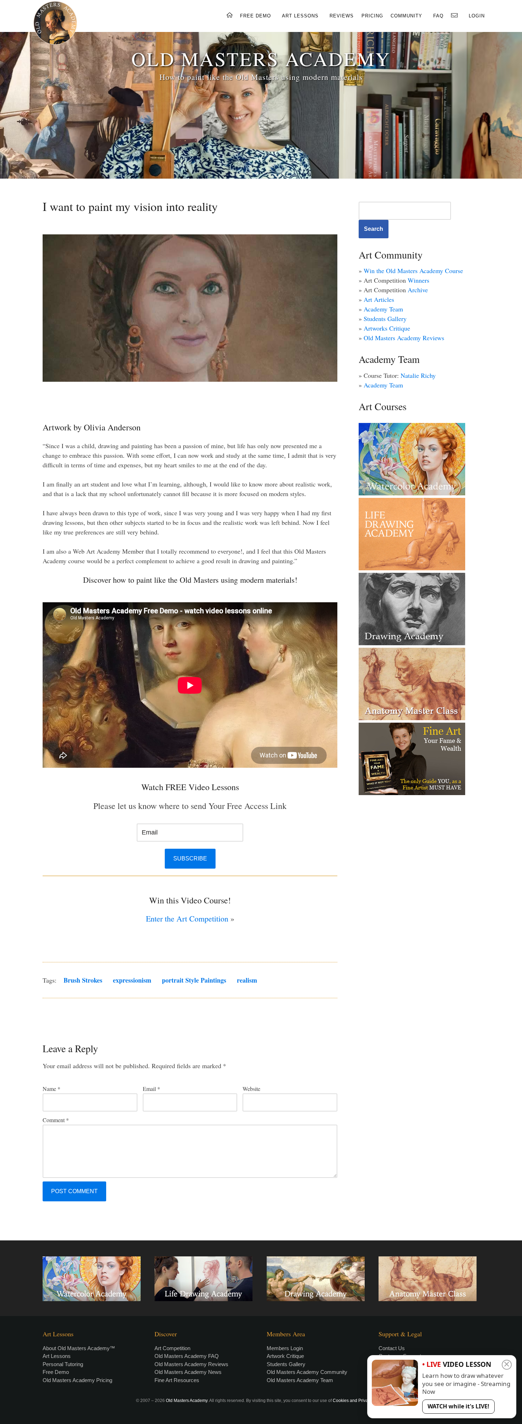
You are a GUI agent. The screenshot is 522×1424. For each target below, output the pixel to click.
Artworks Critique (387, 328)
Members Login (285, 1348)
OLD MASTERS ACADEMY (261, 58)
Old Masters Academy (186, 1400)
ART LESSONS (300, 15)
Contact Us (392, 1348)
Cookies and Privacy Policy (359, 1400)
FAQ (438, 15)
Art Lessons (57, 1356)
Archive (418, 290)
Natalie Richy (418, 375)
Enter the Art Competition (187, 918)
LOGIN (477, 15)
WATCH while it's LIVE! (458, 1406)
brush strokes (83, 980)
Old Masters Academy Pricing (77, 1380)
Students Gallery (385, 318)
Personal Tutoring (63, 1364)
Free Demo (56, 1372)
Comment (56, 1120)
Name (51, 1088)
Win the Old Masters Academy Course (413, 270)
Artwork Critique (285, 1356)
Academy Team (383, 309)
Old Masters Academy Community (307, 1372)
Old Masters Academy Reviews (404, 337)
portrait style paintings (194, 980)
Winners (418, 280)
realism (247, 980)
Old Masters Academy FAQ (186, 1356)
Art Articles (379, 299)
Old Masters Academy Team (300, 1380)
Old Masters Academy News (188, 1372)
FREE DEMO (255, 15)
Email (151, 1088)
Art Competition (172, 1348)
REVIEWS (342, 15)
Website (251, 1088)
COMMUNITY (406, 15)
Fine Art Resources (176, 1380)
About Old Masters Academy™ (79, 1348)
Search (373, 229)
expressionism (132, 980)
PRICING (372, 15)
